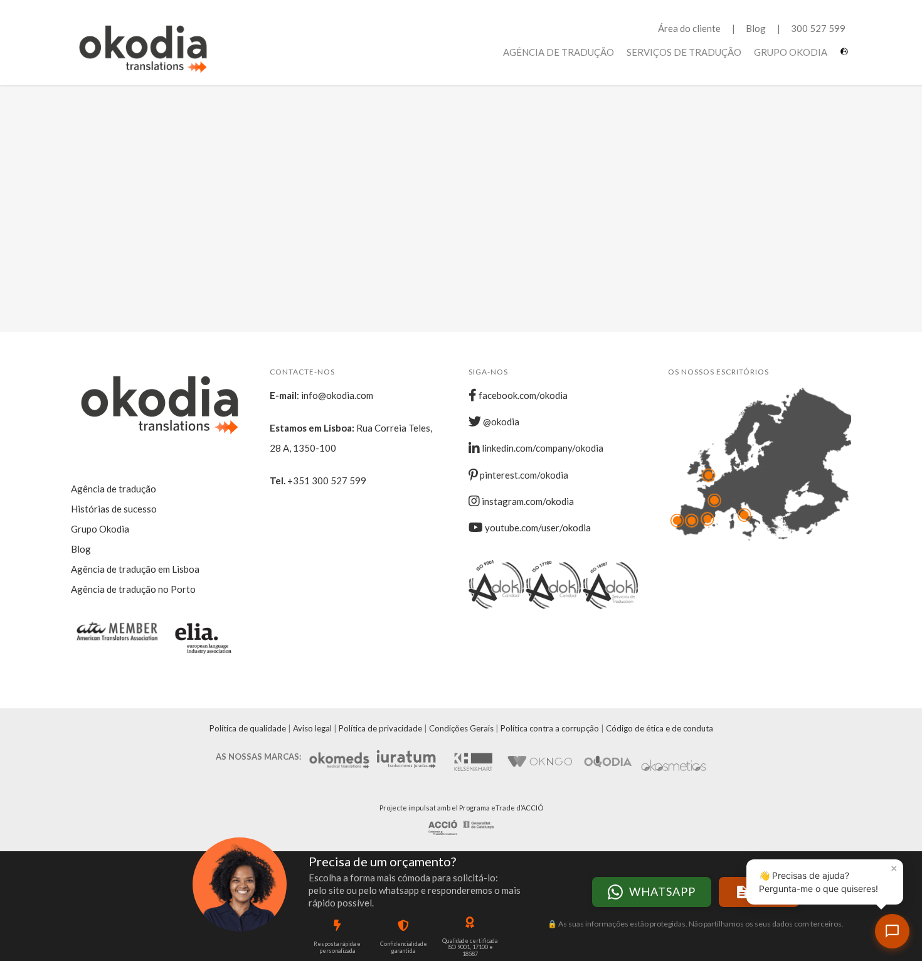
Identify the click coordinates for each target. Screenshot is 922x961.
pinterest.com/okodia (523, 475)
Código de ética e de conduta (659, 728)
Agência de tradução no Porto (133, 589)
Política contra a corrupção (550, 728)
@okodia (500, 421)
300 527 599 (818, 28)
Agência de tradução (558, 52)
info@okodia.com (337, 395)
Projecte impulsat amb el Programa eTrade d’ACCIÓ (461, 808)
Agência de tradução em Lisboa (135, 569)
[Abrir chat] (892, 931)
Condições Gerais (461, 728)
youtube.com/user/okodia (537, 527)
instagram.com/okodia (527, 501)
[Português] (846, 56)
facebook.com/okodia (522, 395)
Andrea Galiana (186, 202)
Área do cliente (689, 28)
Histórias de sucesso (114, 508)
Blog (756, 28)
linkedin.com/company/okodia (541, 448)
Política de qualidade (247, 728)
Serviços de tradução (684, 52)
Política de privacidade (380, 728)
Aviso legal (312, 728)
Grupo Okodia (790, 52)
